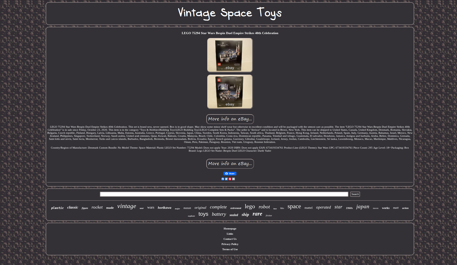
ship (245, 214)
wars (150, 207)
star (338, 206)
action (405, 208)
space (294, 206)
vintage (126, 205)
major (177, 209)
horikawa (164, 207)
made (110, 207)
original (200, 207)
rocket (97, 207)
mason (187, 207)
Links (230, 233)
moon (375, 208)
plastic (57, 208)
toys (203, 214)
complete (218, 206)
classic (72, 207)
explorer (191, 216)
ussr (142, 208)
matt (396, 207)
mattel (309, 207)
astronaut (235, 208)
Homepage (230, 228)
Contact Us (230, 239)
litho (282, 208)
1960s (349, 208)
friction (269, 215)
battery (219, 214)
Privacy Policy (230, 244)
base (275, 209)
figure (85, 208)
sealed (234, 215)
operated (323, 207)
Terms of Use (230, 249)
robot (264, 206)
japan (362, 206)
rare (257, 213)
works (386, 207)
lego (250, 206)
